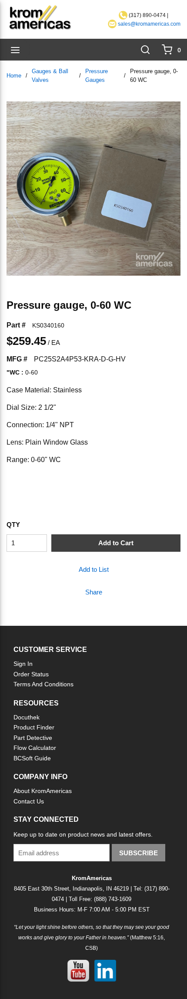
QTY (13, 524)
